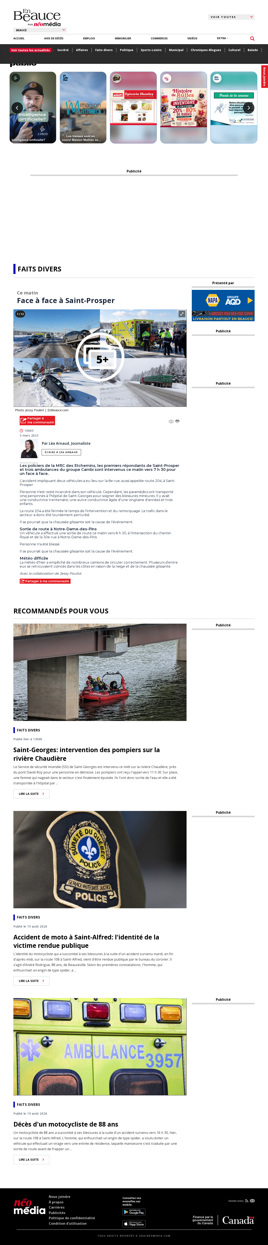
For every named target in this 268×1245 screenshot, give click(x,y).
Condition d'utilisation (68, 1223)
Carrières (56, 1207)
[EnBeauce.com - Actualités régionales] (37, 17)
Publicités (57, 1212)
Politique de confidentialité (72, 1218)
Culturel (234, 50)
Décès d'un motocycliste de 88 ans (65, 1124)
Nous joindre (59, 1196)
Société (63, 50)
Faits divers (104, 50)
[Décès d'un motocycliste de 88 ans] (100, 1046)
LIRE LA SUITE (29, 794)
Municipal (176, 50)
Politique (126, 50)
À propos (56, 1202)
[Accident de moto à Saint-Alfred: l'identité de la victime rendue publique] (100, 859)
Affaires (82, 50)
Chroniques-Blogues (206, 50)
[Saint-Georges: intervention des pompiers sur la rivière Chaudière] (100, 671)
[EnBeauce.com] (29, 1212)
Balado (253, 50)
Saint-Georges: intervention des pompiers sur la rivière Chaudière (86, 754)
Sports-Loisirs (151, 50)
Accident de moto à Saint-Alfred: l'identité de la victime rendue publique (86, 941)
